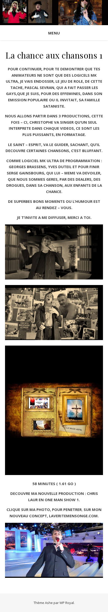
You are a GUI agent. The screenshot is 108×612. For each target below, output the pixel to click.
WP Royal (67, 602)
